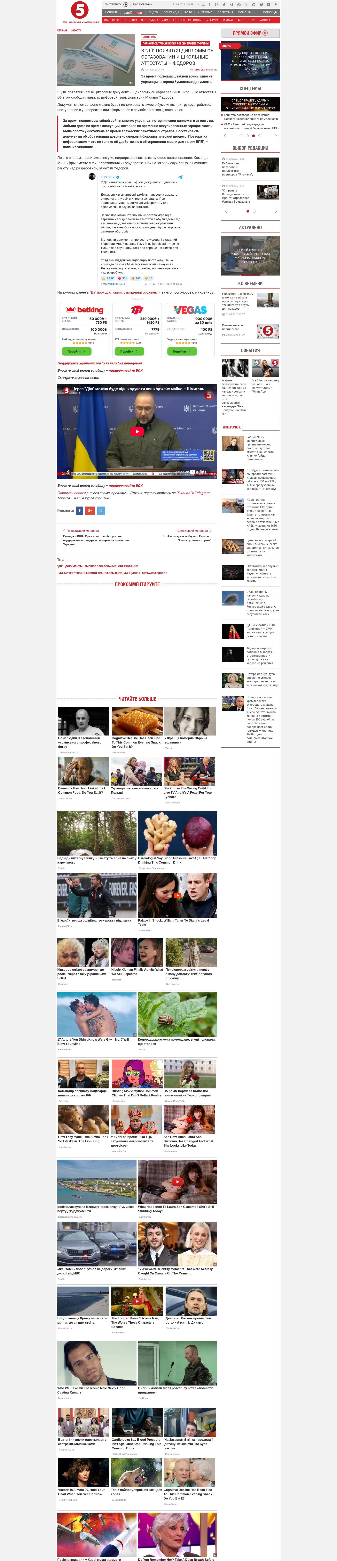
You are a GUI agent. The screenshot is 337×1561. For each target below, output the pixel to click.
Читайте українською (203, 68)
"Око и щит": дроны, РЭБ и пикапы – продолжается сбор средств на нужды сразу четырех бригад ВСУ (237, 200)
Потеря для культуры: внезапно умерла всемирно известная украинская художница (262, 679)
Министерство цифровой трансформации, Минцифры (99, 573)
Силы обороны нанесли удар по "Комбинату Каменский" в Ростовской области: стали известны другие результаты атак (263, 603)
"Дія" (60, 566)
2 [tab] (265, 80)
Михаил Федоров (154, 573)
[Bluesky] (261, 4)
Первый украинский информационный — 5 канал (80, 13)
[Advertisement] (137, 329)
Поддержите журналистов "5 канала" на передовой (99, 363)
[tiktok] (224, 4)
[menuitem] (111, 12)
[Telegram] (231, 4)
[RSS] (276, 4)
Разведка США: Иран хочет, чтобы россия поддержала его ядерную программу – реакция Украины (96, 540)
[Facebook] (209, 4)
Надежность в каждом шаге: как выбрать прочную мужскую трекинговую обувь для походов (238, 301)
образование (128, 566)
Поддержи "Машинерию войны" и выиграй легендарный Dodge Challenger (238, 169)
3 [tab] (253, 135)
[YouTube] (268, 4)
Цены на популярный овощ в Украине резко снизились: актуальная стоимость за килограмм (263, 548)
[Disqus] (137, 645)
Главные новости (71, 493)
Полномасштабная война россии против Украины (176, 43)
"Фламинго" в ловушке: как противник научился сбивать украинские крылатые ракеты (263, 573)
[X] (246, 4)
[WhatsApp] (239, 4)
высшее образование (100, 566)
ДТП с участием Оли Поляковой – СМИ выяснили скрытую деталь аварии (261, 630)
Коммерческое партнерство (232, 327)
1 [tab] (235, 80)
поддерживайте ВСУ (125, 370)
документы (73, 566)
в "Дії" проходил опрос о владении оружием (122, 292)
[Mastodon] (253, 4)
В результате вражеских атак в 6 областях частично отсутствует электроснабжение (246, 118)
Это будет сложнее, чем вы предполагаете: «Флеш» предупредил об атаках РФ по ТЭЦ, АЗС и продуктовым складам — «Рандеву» (263, 479)
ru (203, 4)
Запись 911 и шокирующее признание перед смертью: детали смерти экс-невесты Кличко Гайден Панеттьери (260, 448)
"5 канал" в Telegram (192, 493)
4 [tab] (259, 135)
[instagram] (216, 4)
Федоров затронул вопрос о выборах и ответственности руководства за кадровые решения (260, 655)
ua (197, 4)
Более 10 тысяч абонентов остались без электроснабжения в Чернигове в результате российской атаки (250, 128)
